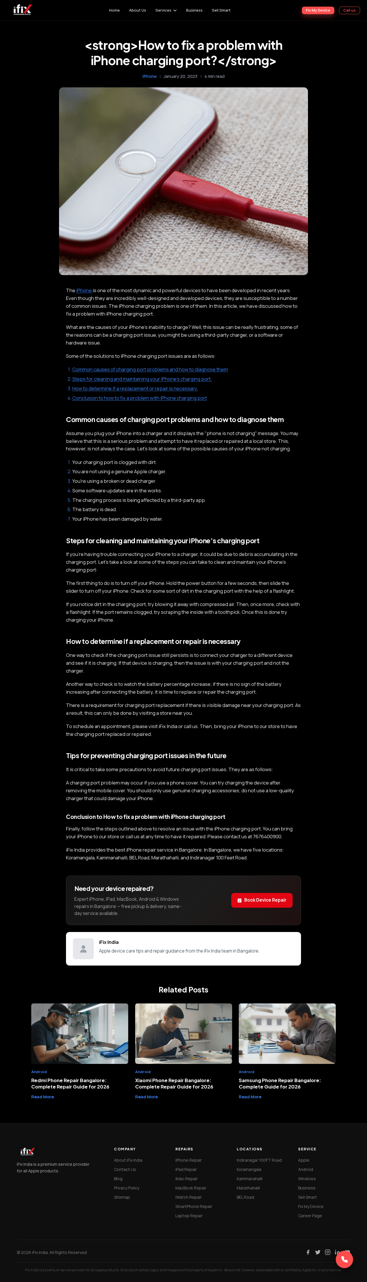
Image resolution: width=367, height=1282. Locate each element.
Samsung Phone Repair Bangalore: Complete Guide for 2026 (280, 1083)
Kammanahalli (250, 1178)
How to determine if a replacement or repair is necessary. (135, 388)
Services (163, 10)
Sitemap (122, 1197)
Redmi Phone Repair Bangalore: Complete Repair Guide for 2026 (70, 1083)
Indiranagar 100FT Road (259, 1160)
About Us (137, 10)
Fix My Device (318, 10)
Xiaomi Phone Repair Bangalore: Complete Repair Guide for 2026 (174, 1083)
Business (194, 10)
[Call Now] (344, 1259)
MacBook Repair (190, 1188)
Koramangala (249, 1169)
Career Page (310, 1215)
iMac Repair (186, 1178)
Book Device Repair (265, 900)
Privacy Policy (126, 1188)
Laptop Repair (189, 1215)
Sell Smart (221, 10)
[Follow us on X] (318, 1252)
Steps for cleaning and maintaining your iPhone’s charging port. (142, 378)
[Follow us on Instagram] (328, 1252)
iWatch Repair (188, 1197)
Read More (42, 1096)
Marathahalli (248, 1188)
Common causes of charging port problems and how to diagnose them (150, 369)
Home (114, 10)
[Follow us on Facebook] (308, 1252)
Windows (307, 1178)
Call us (349, 10)
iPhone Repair (188, 1160)
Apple (303, 1160)
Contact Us (125, 1169)
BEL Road (245, 1197)
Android (305, 1169)
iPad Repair (186, 1169)
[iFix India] (22, 10)
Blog (118, 1178)
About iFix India (128, 1160)
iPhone (149, 76)
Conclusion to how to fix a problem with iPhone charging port (139, 398)
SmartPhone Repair (193, 1206)
